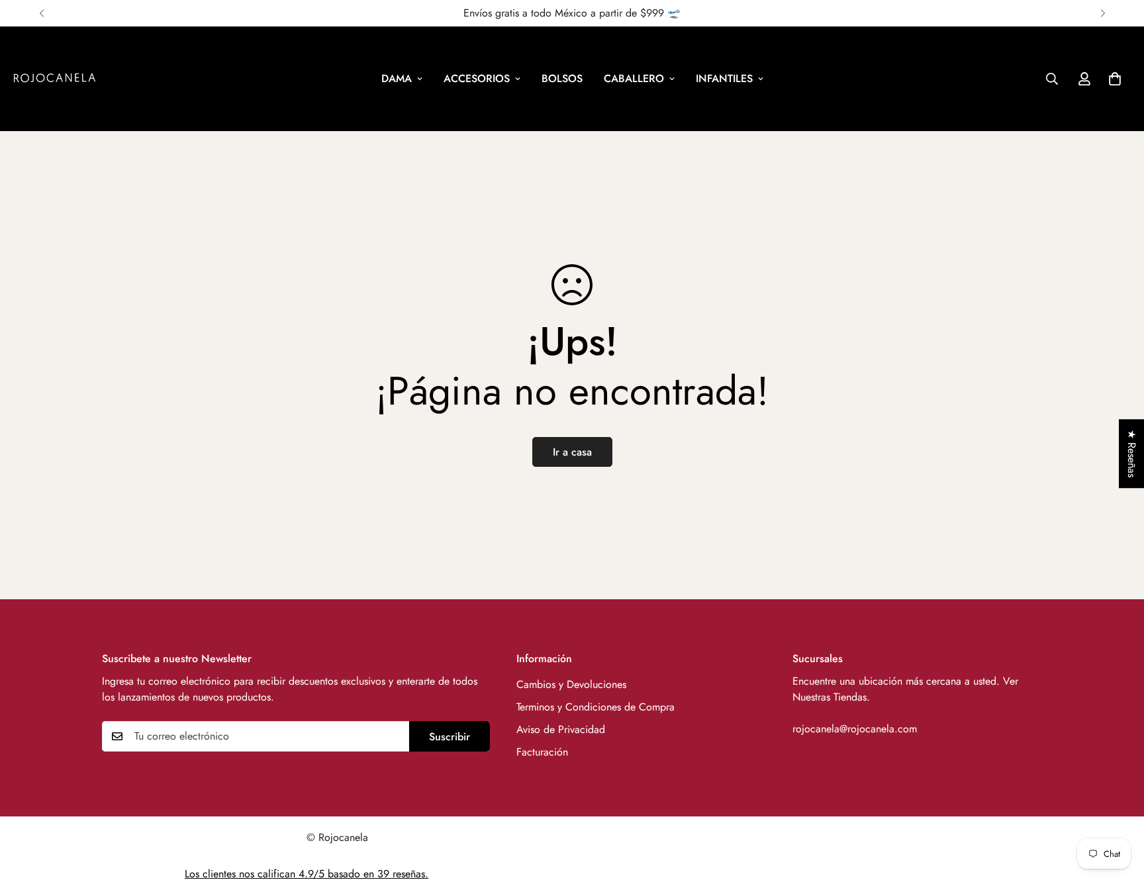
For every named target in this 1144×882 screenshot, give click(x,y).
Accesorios (477, 78)
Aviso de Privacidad (560, 729)
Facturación (542, 752)
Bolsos (562, 78)
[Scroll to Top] (1118, 810)
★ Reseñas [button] (1131, 453)
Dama (396, 78)
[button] (1115, 79)
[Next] (1103, 13)
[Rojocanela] (54, 78)
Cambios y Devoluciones (571, 684)
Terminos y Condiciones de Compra (595, 706)
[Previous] (41, 13)
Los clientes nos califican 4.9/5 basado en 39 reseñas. (306, 873)
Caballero (634, 78)
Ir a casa (572, 452)
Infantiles (724, 78)
